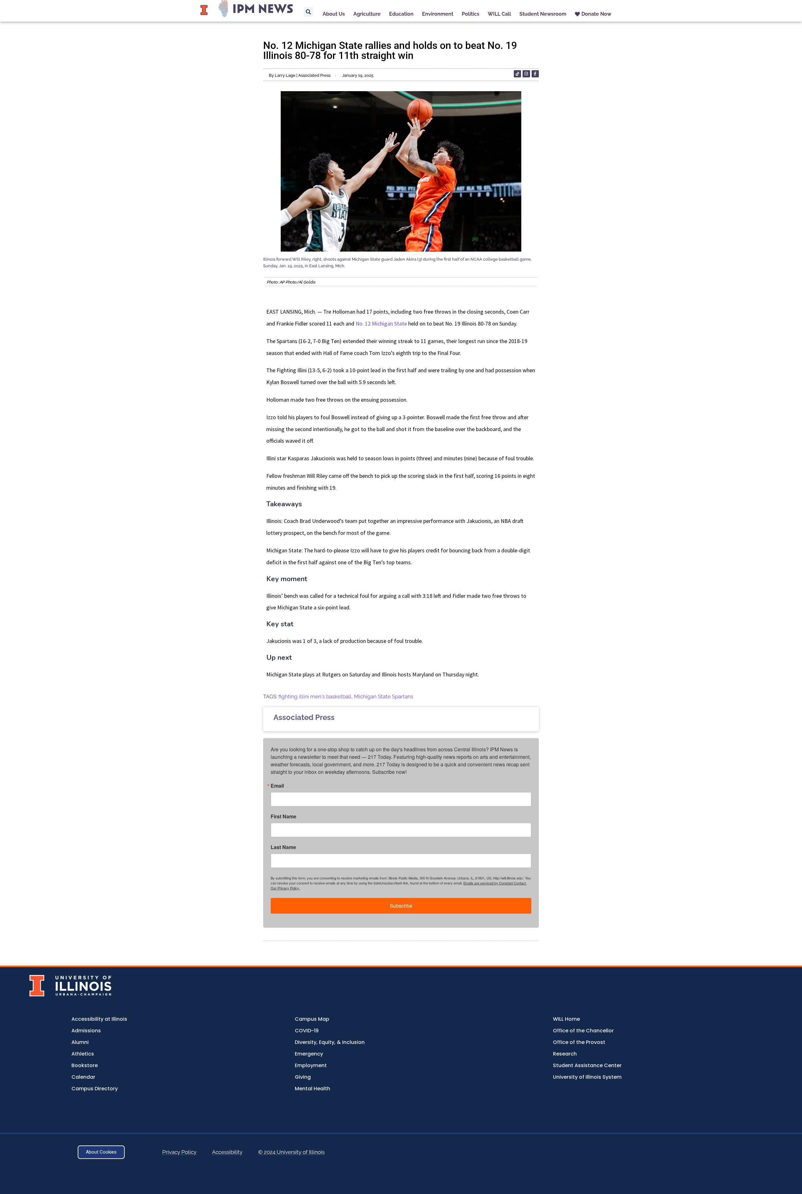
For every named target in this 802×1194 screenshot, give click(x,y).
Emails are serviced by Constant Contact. (495, 882)
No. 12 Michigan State (381, 323)
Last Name (283, 847)
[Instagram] (526, 73)
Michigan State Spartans (383, 696)
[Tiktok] (517, 73)
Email (277, 785)
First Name (283, 816)
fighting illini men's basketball (315, 696)
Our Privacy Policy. (285, 887)
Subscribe (401, 905)
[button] (308, 12)
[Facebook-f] (535, 73)
